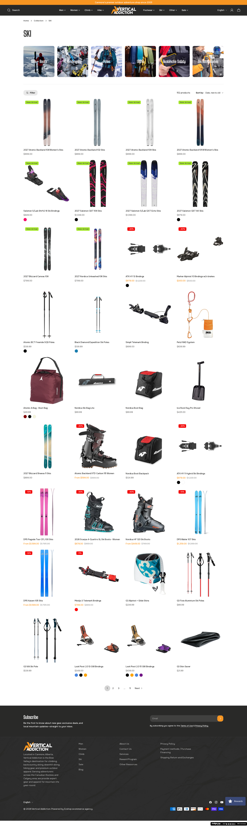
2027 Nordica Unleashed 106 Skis (91, 276)
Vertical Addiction (41, 809)
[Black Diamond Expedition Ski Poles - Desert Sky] (76, 351)
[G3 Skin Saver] (200, 639)
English (220, 10)
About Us (124, 743)
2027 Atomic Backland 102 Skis (90, 149)
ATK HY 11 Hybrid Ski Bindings (191, 473)
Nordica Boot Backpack (137, 473)
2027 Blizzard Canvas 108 (35, 276)
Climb (81, 754)
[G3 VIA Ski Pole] (46, 639)
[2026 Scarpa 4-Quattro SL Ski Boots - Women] (98, 511)
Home (26, 20)
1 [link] (107, 688)
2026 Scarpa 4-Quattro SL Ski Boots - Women (97, 539)
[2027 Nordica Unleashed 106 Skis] (98, 249)
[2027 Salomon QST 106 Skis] (98, 183)
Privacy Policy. (202, 726)
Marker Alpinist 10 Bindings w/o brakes (196, 276)
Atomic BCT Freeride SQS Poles (38, 342)
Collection (38, 20)
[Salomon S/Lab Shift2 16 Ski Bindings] (46, 183)
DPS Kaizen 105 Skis (33, 600)
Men (81, 743)
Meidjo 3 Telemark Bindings (88, 600)
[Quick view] (66, 105)
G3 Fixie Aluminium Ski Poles (190, 600)
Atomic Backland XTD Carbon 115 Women (94, 473)
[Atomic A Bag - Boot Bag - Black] (29, 416)
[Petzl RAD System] (200, 314)
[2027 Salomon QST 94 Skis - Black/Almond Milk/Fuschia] (178, 219)
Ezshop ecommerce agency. (78, 809)
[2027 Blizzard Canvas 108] (46, 249)
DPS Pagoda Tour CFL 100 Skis (38, 539)
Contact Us (125, 749)
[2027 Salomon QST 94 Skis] (200, 183)
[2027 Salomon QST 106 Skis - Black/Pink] (76, 219)
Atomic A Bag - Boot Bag (35, 408)
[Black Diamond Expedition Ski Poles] (98, 314)
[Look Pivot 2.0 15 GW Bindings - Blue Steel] (136, 675)
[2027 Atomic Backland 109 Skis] (149, 122)
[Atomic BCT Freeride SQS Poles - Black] (25, 351)
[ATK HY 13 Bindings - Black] (127, 285)
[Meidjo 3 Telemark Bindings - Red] (76, 609)
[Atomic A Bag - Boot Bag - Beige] (34, 416)
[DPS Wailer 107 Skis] (200, 511)
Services (124, 754)
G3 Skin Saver (183, 666)
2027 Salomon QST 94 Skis (190, 210)
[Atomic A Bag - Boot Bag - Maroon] (25, 416)
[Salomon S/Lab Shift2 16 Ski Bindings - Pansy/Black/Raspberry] (25, 219)
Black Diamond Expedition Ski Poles (92, 342)
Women (82, 749)
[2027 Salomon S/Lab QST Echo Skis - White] (127, 219)
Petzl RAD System (186, 342)
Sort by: (200, 93)
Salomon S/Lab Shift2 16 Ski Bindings (41, 210)
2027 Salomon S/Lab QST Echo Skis (143, 210)
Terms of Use (187, 726)
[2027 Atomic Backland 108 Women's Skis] (46, 122)
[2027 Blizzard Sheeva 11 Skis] (46, 446)
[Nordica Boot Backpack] (149, 446)
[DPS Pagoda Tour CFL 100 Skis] (46, 511)
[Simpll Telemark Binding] (149, 314)
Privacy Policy (167, 743)
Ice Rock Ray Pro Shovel (188, 408)
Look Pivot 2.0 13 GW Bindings (89, 666)
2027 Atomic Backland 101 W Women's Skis (197, 149)
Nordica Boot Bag (134, 408)
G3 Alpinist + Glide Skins (137, 600)
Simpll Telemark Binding (137, 342)
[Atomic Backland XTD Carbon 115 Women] (98, 446)
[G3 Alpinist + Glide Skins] (149, 573)
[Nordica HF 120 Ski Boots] (149, 511)
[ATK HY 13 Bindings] (149, 249)
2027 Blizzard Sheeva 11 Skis (37, 473)
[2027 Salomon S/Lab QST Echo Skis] (149, 183)
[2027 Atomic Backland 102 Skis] (98, 122)
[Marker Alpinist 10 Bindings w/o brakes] (200, 249)
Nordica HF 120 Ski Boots (138, 539)
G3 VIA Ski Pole (30, 666)
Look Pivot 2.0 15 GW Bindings (140, 666)
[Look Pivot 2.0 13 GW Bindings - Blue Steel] (76, 675)
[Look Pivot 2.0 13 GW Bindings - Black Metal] (81, 675)
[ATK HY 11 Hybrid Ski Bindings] (200, 446)
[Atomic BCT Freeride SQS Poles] (46, 314)
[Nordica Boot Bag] (149, 380)
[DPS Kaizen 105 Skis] (46, 573)
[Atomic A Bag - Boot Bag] (46, 380)
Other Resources (128, 764)
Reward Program (128, 759)
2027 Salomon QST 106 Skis (88, 210)
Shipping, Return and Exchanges (177, 757)
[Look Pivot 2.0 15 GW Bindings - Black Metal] (127, 675)
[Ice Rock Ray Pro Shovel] (200, 380)
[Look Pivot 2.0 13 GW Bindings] (98, 639)
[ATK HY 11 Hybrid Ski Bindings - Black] (178, 482)
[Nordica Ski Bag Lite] (98, 380)
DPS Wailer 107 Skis (186, 539)
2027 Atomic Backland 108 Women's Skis (43, 149)
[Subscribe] (220, 718)
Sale (81, 764)
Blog (81, 769)
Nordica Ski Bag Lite (84, 408)
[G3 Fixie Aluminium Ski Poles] (200, 573)
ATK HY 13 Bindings (135, 276)
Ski (80, 759)
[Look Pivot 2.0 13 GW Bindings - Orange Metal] (85, 675)
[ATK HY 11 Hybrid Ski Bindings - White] (183, 482)
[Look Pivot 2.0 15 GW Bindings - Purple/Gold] (141, 675)
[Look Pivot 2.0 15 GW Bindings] (149, 639)
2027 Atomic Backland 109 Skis (141, 149)
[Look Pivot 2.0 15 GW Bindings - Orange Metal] (132, 675)
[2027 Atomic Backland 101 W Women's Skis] (200, 122)
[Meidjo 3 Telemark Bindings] (98, 573)
